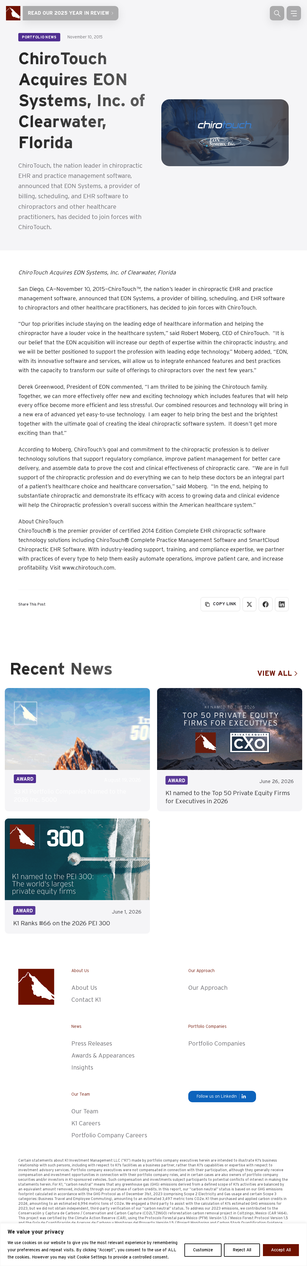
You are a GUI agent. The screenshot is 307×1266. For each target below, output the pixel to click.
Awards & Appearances (103, 1055)
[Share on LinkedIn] (282, 604)
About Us (84, 988)
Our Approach (208, 988)
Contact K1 (86, 1000)
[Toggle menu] (294, 13)
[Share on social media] (266, 604)
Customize (203, 1250)
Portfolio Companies (216, 1043)
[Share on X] (249, 604)
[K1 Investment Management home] (13, 13)
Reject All (242, 1250)
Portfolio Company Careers (109, 1135)
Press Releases (91, 1043)
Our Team (84, 1111)
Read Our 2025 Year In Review (68, 13)
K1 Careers (85, 1123)
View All (274, 673)
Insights (82, 1067)
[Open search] (277, 13)
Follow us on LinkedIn (217, 1096)
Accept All (281, 1250)
